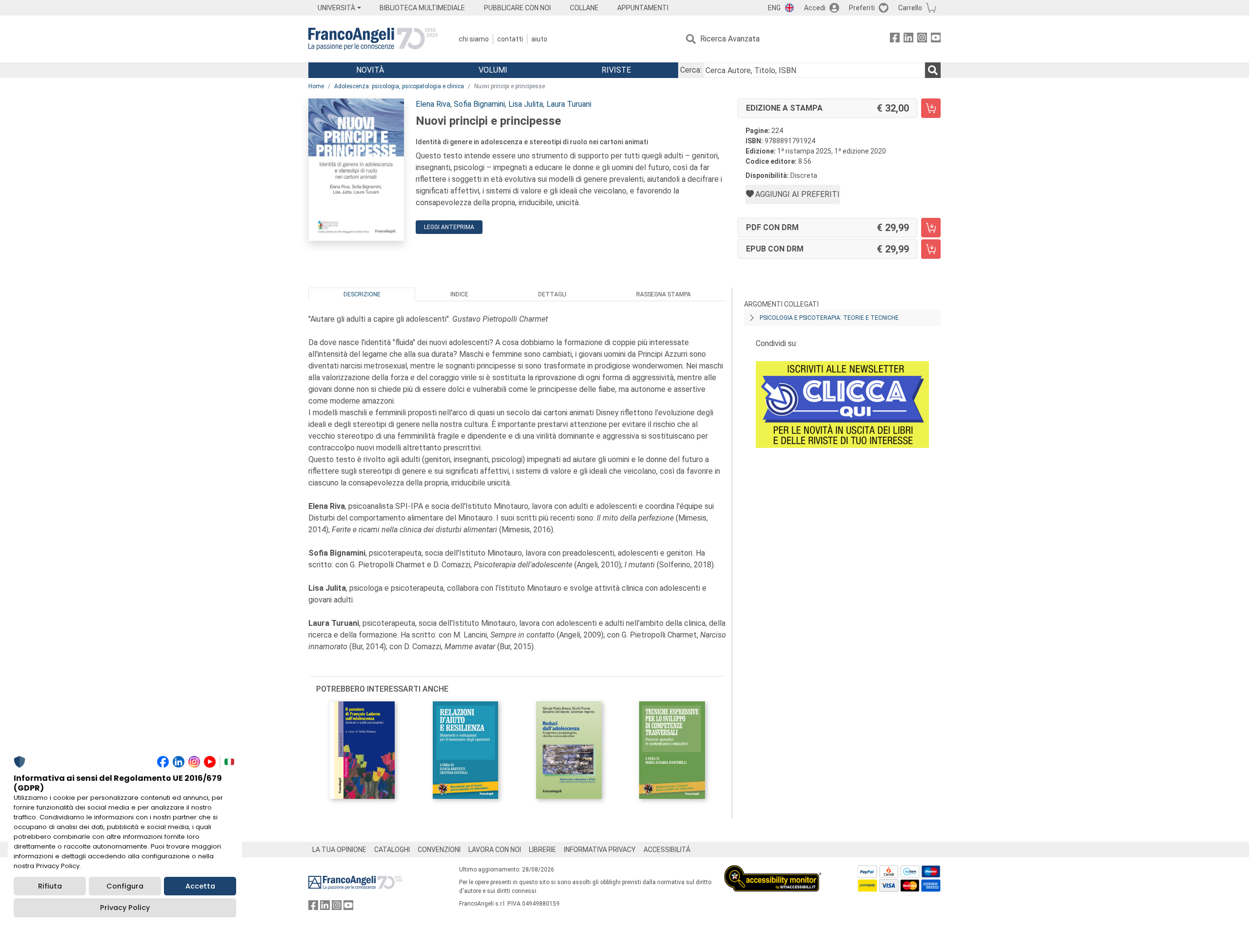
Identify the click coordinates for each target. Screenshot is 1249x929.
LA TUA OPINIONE (339, 849)
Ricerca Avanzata (730, 38)
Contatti (510, 39)
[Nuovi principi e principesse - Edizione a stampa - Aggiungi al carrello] (931, 108)
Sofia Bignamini (479, 104)
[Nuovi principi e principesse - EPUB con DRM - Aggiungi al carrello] (931, 249)
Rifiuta (50, 886)
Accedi (815, 8)
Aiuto (539, 39)
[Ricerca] (933, 70)
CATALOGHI (392, 849)
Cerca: (691, 70)
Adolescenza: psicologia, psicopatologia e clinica (399, 86)
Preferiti (862, 8)
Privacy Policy (125, 907)
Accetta (200, 886)
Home (316, 86)
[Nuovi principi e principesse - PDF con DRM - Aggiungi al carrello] (931, 227)
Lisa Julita (525, 104)
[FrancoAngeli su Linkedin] (908, 39)
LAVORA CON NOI (494, 849)
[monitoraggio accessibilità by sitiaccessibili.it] (773, 870)
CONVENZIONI (439, 849)
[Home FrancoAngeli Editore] (373, 39)
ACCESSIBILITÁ (667, 849)
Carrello (910, 8)
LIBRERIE (542, 849)
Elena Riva (433, 104)
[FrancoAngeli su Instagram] (922, 39)
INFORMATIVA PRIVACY (600, 849)
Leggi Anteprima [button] (449, 227)
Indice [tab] (459, 294)
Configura (124, 886)
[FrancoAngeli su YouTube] (936, 39)
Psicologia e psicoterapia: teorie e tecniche (829, 317)
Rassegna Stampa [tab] (663, 294)
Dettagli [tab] (552, 294)
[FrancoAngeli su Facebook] (895, 39)
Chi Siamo (474, 39)
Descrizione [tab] (362, 294)
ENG (774, 8)
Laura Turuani (568, 104)
